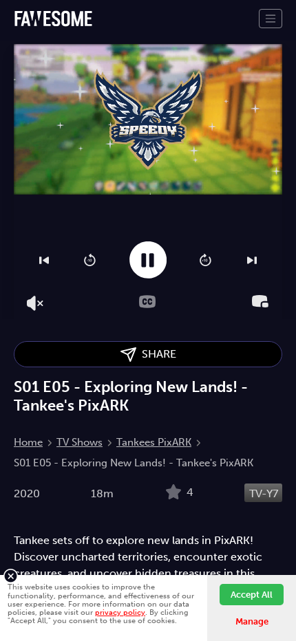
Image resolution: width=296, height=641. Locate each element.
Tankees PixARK (153, 442)
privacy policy (120, 612)
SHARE (156, 353)
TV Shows (79, 442)
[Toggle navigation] (270, 18)
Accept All (252, 594)
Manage (251, 621)
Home (28, 442)
